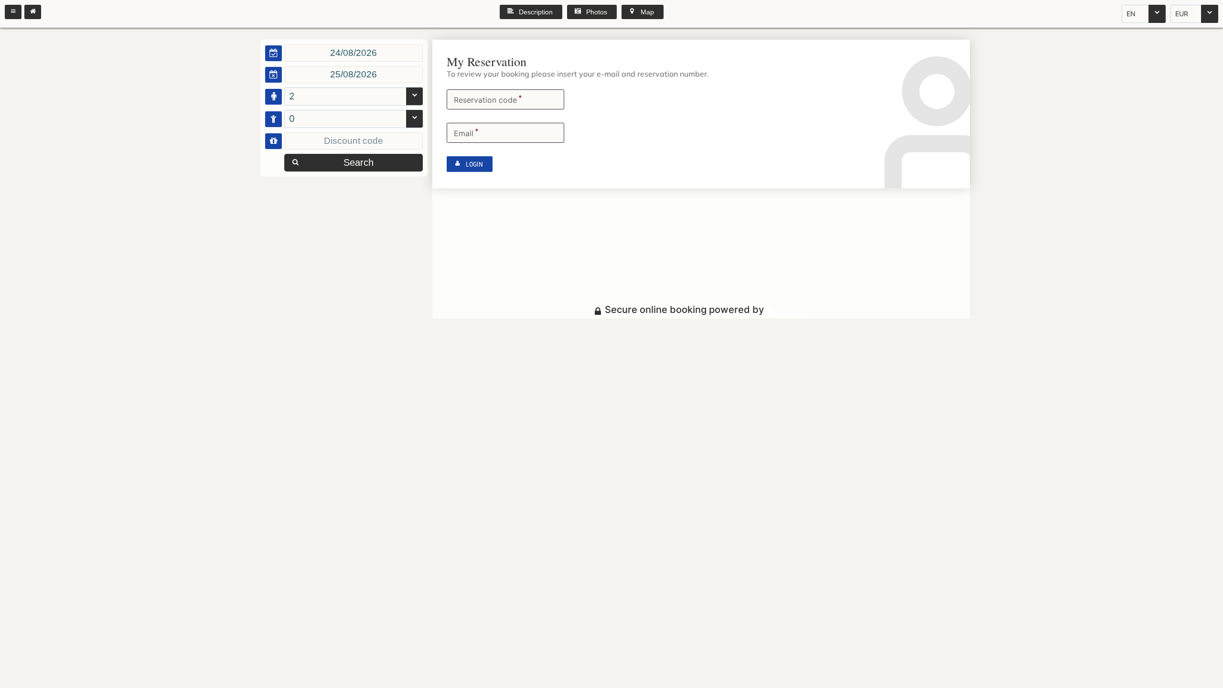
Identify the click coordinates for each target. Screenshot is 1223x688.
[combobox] (1144, 14)
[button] (13, 12)
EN (1131, 14)
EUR (1181, 14)
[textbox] (353, 53)
